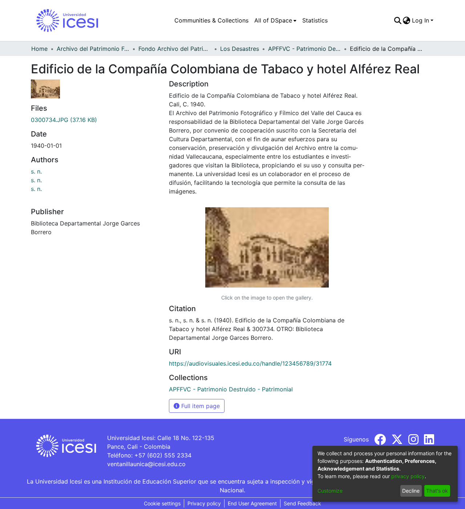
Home (39, 48)
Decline (411, 491)
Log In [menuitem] (420, 20)
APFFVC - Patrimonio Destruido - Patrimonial (304, 48)
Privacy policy (204, 503)
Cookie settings (162, 503)
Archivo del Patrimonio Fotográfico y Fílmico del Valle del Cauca (93, 48)
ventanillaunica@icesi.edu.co (146, 464)
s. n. (36, 171)
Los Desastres (239, 48)
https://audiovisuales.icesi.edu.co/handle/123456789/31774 (250, 363)
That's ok (437, 491)
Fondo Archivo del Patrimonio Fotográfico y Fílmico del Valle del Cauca (174, 48)
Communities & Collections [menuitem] (211, 20)
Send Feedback (302, 503)
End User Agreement (252, 503)
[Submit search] (397, 20)
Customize (330, 491)
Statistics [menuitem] (315, 20)
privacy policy (408, 476)
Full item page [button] (199, 406)
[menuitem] (275, 20)
